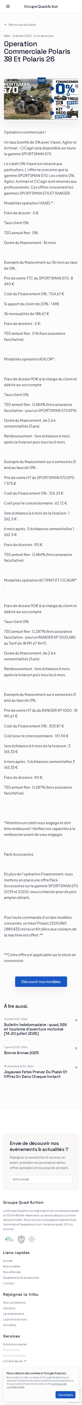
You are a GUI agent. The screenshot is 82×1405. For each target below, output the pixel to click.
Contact (9, 1283)
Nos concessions (14, 1302)
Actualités (9, 1325)
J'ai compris (65, 1395)
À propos (9, 1308)
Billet (7, 36)
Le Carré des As (13, 1361)
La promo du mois (15, 1319)
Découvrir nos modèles (41, 981)
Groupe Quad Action (41, 6)
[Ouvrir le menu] (8, 6)
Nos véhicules (12, 1272)
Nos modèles (11, 1266)
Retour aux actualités (22, 24)
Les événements (13, 1313)
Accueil (8, 1260)
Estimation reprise (15, 1344)
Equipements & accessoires (21, 1277)
